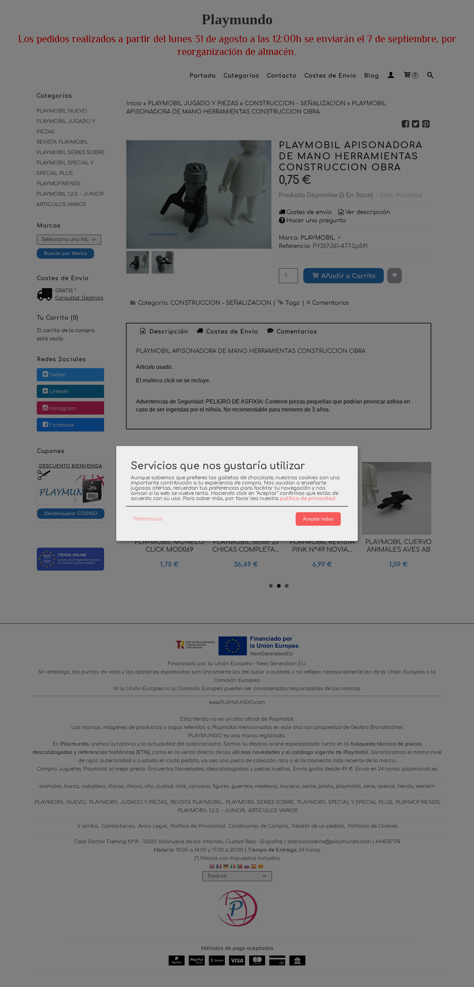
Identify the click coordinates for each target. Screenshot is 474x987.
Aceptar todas (318, 519)
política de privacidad (307, 498)
